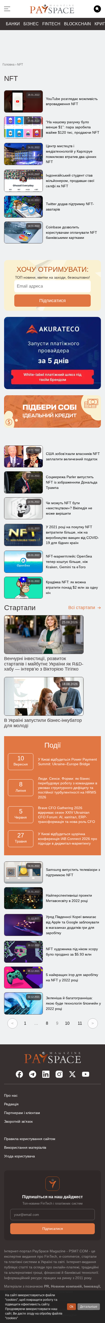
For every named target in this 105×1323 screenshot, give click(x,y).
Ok (71, 1306)
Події (52, 745)
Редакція (11, 1104)
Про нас (11, 1095)
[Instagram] (59, 1074)
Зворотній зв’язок (18, 1121)
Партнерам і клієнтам (22, 1113)
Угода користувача (19, 1156)
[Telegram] (32, 1074)
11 (80, 1023)
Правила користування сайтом (29, 1139)
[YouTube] (85, 1074)
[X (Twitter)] (72, 1074)
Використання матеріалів (25, 1147)
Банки (13, 24)
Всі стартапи (82, 607)
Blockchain (77, 24)
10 (67, 1023)
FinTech (51, 24)
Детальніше (88, 1306)
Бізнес (31, 24)
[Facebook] (19, 1074)
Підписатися (52, 300)
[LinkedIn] (45, 1074)
